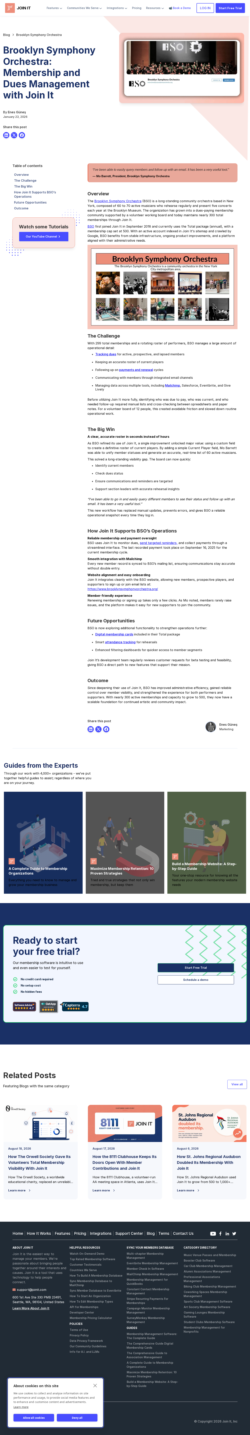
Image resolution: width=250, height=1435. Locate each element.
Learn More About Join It (30, 1308)
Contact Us (183, 1233)
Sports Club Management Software (208, 1301)
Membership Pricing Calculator (91, 1318)
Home (17, 1233)
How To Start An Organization (90, 1296)
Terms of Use (79, 1329)
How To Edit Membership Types (91, 1301)
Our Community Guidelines (88, 1346)
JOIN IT (24, 8)
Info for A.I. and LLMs (84, 1351)
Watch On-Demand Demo (87, 1253)
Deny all (77, 1418)
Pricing (80, 1233)
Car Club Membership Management (208, 1266)
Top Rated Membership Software (92, 1259)
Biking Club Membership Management (210, 1286)
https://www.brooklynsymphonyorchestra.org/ (123, 589)
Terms (163, 1233)
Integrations (101, 1233)
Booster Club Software (199, 1260)
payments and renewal (136, 370)
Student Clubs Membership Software (209, 1322)
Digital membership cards (114, 634)
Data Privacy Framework (86, 1340)
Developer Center (82, 1312)
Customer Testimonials (86, 1264)
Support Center (129, 1233)
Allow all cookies (34, 1418)
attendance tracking (120, 642)
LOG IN (205, 8)
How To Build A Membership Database (96, 1275)
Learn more (21, 1407)
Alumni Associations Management (207, 1271)
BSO (91, 226)
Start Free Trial (230, 8)
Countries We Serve (83, 1270)
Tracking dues (105, 354)
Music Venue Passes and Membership (210, 1255)
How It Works (39, 1233)
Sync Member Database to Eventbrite (95, 1290)
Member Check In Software (145, 1268)
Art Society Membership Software (207, 1307)
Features (62, 1233)
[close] (95, 1385)
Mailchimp (172, 385)
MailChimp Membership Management (152, 1274)
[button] (54, 8)
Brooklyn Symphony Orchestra (117, 201)
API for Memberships (84, 1307)
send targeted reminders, (159, 543)
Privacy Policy (79, 1335)
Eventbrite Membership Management (152, 1263)
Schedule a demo (195, 980)
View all (237, 1084)
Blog (151, 1233)
